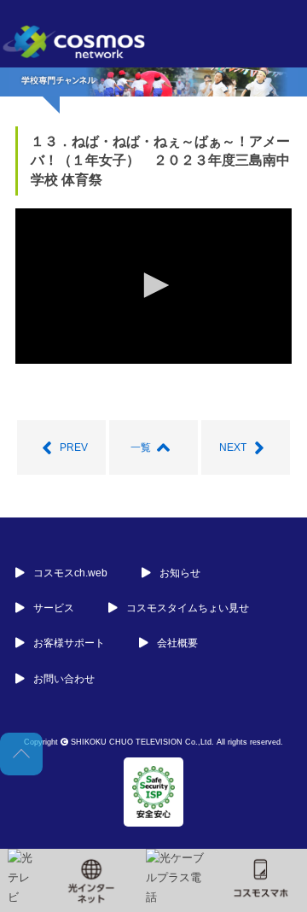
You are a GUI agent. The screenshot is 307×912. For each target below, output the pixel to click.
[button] (153, 285)
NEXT (232, 447)
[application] (153, 286)
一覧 (140, 447)
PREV (74, 447)
